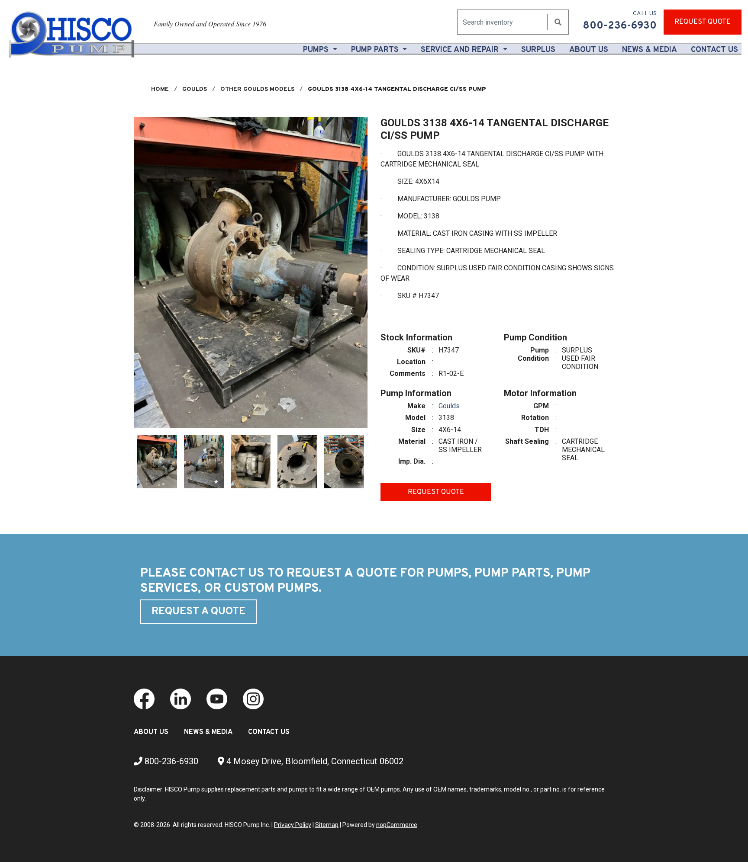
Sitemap (327, 824)
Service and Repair (461, 50)
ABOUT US (151, 732)
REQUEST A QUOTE (198, 611)
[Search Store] (558, 22)
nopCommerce (396, 824)
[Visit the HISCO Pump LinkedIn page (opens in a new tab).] (180, 699)
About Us (590, 50)
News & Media (649, 50)
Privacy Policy (292, 824)
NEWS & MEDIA (208, 732)
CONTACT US (269, 732)
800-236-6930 (170, 761)
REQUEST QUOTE (702, 22)
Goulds (449, 406)
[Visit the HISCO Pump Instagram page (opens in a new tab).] (253, 699)
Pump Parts (376, 50)
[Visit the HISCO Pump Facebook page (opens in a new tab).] (144, 699)
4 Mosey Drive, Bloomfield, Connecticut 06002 (313, 761)
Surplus (538, 50)
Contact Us (714, 50)
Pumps (317, 50)
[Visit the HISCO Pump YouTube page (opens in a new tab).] (216, 699)
